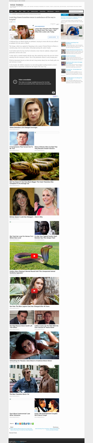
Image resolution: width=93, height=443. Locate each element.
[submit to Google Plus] (20, 424)
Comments (72, 14)
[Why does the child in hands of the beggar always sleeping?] (63, 65)
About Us (57, 11)
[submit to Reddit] (31, 424)
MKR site (22, 442)
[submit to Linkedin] (28, 424)
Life (28, 11)
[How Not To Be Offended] (63, 59)
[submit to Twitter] (18, 424)
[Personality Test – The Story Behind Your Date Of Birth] (63, 72)
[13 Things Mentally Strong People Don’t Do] (63, 53)
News (16, 11)
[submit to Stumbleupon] (22, 424)
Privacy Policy (42, 11)
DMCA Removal (50, 11)
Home (11, 11)
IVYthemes (18, 442)
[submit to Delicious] (26, 424)
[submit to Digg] (24, 424)
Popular (64, 14)
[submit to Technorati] (33, 424)
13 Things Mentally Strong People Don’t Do (74, 49)
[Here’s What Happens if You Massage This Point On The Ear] (63, 81)
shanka (14, 21)
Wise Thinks (16, 5)
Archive (80, 14)
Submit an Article (34, 11)
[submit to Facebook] (16, 424)
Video (24, 11)
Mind (20, 11)
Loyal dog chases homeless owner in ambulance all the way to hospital (32, 18)
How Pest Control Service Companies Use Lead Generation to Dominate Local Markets (71, 18)
